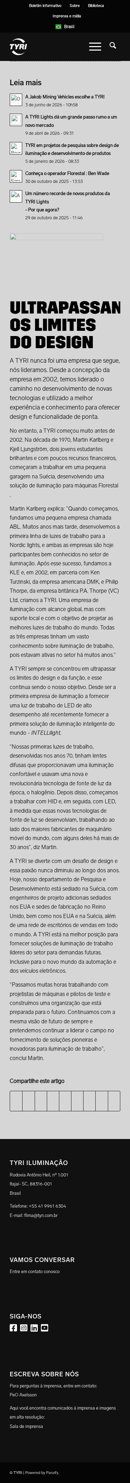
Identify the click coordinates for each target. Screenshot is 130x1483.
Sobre (75, 5)
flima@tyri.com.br (41, 1215)
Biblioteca (96, 5)
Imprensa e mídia (67, 16)
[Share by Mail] (114, 1101)
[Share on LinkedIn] (65, 1101)
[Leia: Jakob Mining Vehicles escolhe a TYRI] (16, 100)
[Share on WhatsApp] (41, 1101)
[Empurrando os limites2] (56, 259)
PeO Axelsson (23, 1394)
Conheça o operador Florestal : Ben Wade (67, 173)
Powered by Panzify (41, 1473)
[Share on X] (28, 1101)
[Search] (112, 47)
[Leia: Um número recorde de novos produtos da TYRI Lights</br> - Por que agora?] (16, 196)
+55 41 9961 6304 (47, 1206)
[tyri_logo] (54, 47)
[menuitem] (45, 6)
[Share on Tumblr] (77, 1101)
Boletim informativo (45, 5)
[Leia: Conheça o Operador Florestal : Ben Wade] (16, 176)
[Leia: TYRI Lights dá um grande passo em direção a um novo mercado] (16, 120)
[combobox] (65, 27)
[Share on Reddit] (101, 1101)
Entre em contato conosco (35, 1271)
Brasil (69, 26)
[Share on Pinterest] (53, 1101)
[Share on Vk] (89, 1101)
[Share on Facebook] (16, 1101)
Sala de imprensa (26, 1426)
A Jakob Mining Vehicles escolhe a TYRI (65, 97)
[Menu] (95, 47)
